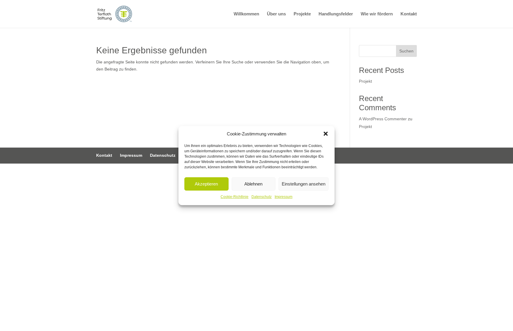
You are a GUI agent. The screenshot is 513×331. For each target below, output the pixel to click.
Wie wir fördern (377, 14)
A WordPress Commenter (383, 118)
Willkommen (246, 14)
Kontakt (408, 14)
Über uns (276, 14)
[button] (326, 134)
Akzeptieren (206, 183)
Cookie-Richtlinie (234, 197)
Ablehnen (253, 183)
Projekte (302, 14)
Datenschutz (261, 197)
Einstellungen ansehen (303, 183)
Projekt (365, 81)
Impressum (283, 197)
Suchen (406, 51)
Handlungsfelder (336, 14)
